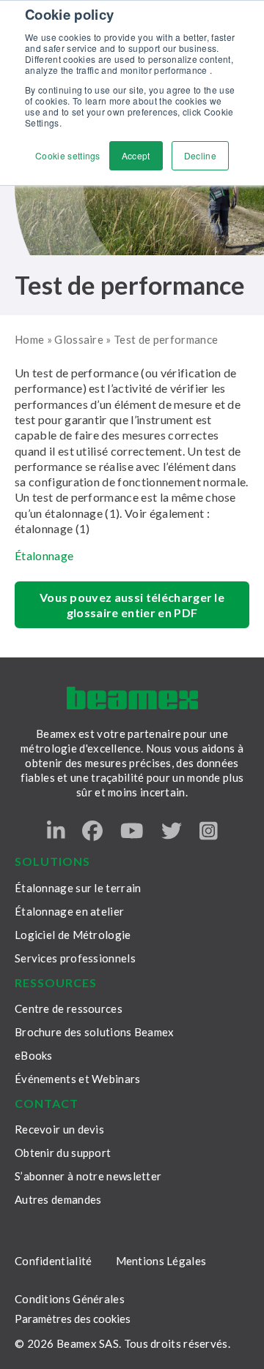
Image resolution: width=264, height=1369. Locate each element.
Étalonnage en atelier (69, 911)
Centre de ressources (68, 1008)
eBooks (34, 1055)
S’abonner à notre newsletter (88, 1176)
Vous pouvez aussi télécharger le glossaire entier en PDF (132, 604)
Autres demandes (58, 1199)
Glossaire (78, 339)
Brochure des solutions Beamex (95, 1031)
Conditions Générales (70, 1298)
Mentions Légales (161, 1260)
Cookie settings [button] (67, 155)
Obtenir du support (63, 1152)
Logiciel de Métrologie (73, 934)
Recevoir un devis (59, 1129)
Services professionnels (75, 958)
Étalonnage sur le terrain (78, 887)
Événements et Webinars (78, 1078)
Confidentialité (53, 1260)
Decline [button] (200, 155)
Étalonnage (44, 555)
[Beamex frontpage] (132, 698)
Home (29, 339)
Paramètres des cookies (73, 1319)
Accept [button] (136, 155)
